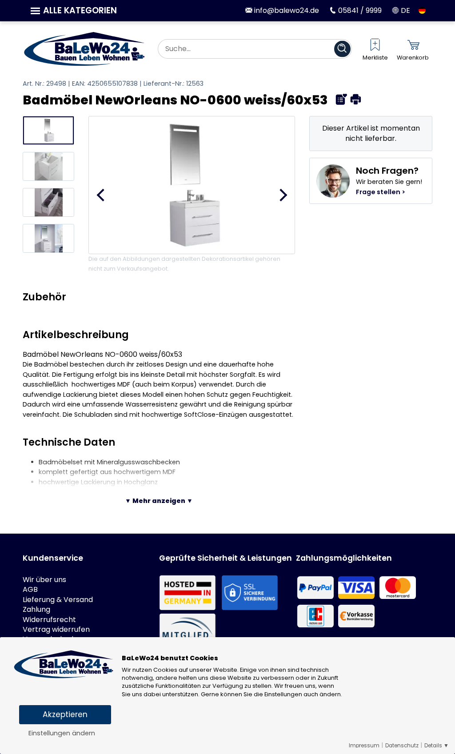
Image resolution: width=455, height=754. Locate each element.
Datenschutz (402, 745)
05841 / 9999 (359, 10)
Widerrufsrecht (49, 620)
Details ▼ (436, 745)
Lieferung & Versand (58, 600)
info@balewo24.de (285, 10)
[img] (341, 99)
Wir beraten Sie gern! (389, 180)
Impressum (364, 745)
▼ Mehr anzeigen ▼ (159, 500)
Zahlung (36, 609)
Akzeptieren (65, 714)
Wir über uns (44, 580)
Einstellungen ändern (61, 733)
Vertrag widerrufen (56, 629)
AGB (30, 589)
